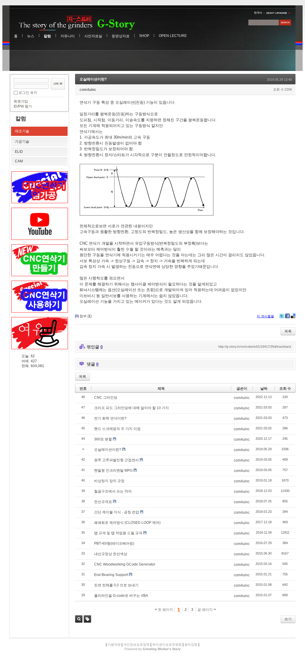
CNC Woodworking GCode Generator (124, 564)
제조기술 (22, 131)
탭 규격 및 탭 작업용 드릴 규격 (118, 533)
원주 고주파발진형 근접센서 (116, 460)
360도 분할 (103, 439)
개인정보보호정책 (136, 644)
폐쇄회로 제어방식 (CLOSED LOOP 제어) (127, 523)
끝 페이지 (205, 610)
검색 (79, 619)
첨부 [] (85, 316)
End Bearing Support (111, 575)
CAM (19, 161)
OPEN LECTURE (173, 36)
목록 (288, 331)
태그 (87, 619)
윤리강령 (190, 644)
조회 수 (285, 388)
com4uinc (88, 90)
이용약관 (114, 644)
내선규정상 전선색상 (110, 554)
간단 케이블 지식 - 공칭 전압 (116, 512)
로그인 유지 (27, 93)
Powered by (152, 649)
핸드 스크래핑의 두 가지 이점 (117, 429)
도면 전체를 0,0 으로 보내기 (116, 585)
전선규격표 (103, 502)
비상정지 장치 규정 (109, 481)
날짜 (263, 388)
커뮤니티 (67, 36)
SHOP (144, 36)
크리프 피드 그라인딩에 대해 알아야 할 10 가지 (131, 408)
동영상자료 (121, 36)
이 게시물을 (265, 316)
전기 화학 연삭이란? (110, 418)
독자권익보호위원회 (167, 644)
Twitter (281, 315)
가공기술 (22, 141)
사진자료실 (93, 36)
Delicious (293, 315)
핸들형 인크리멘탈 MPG (113, 470)
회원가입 (21, 101)
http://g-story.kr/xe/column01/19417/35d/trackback (254, 346)
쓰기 (288, 619)
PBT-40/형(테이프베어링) (114, 543)
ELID (19, 152)
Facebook (287, 315)
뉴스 (30, 36)
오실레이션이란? (93, 79)
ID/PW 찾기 (23, 106)
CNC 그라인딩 (105, 397)
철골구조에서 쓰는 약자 (113, 491)
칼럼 (47, 36)
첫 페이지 (165, 610)
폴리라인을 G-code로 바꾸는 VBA (121, 596)
